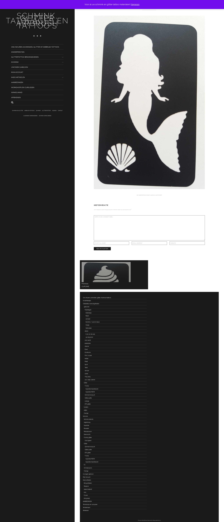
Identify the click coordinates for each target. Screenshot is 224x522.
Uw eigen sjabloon (19, 67)
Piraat (86, 361)
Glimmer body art (90, 395)
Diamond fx (87, 434)
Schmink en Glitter (17, 110)
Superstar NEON (90, 392)
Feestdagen (88, 310)
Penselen (86, 428)
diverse (87, 346)
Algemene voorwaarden (30, 115)
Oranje (87, 325)
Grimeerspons (88, 468)
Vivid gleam (88, 440)
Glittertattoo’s (46, 110)
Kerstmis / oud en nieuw (93, 322)
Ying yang (87, 376)
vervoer (87, 370)
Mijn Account (17, 72)
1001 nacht (88, 340)
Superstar (86, 425)
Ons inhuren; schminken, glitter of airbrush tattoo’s (35, 47)
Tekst (86, 367)
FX (84, 465)
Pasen (87, 316)
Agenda (54, 110)
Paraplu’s (86, 486)
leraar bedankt (88, 489)
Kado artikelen (18, 77)
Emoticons (88, 352)
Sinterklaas (89, 313)
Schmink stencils (88, 419)
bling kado (87, 498)
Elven (86, 349)
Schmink (15, 62)
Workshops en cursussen (22, 87)
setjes (85, 410)
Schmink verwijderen (45, 115)
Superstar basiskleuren (92, 389)
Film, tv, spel (88, 355)
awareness (88, 343)
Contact (60, 110)
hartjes (86, 358)
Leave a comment (156, 195)
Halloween (89, 328)
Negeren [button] (135, 4)
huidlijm (86, 407)
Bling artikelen (88, 483)
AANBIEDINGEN (17, 82)
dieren (86, 331)
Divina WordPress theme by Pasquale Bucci (149, 520)
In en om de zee (90, 334)
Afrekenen (16, 97)
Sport (86, 364)
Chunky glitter (88, 437)
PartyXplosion (88, 431)
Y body (87, 386)
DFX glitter (88, 404)
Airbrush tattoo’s (29, 110)
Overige (86, 413)
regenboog (87, 422)
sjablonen (86, 306)
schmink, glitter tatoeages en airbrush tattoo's (37, 20)
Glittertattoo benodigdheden (25, 57)
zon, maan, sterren (90, 379)
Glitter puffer (88, 398)
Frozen (86, 495)
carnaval (88, 319)
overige (87, 401)
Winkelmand (16, 92)
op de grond (89, 337)
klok (85, 492)
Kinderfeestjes (17, 52)
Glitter (85, 382)
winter (86, 373)
